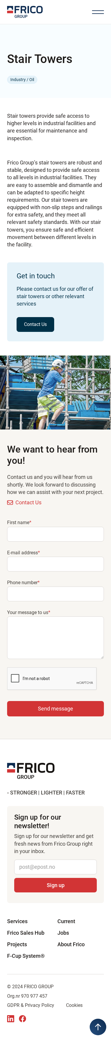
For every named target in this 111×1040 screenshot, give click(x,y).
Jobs (63, 933)
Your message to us (28, 612)
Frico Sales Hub (25, 933)
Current (66, 921)
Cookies (74, 1005)
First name (19, 522)
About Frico (71, 944)
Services (17, 921)
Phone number (23, 582)
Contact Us (35, 324)
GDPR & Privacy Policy (30, 1005)
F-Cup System (26, 956)
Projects (17, 944)
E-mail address (23, 552)
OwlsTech (57, 1025)
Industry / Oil (22, 79)
